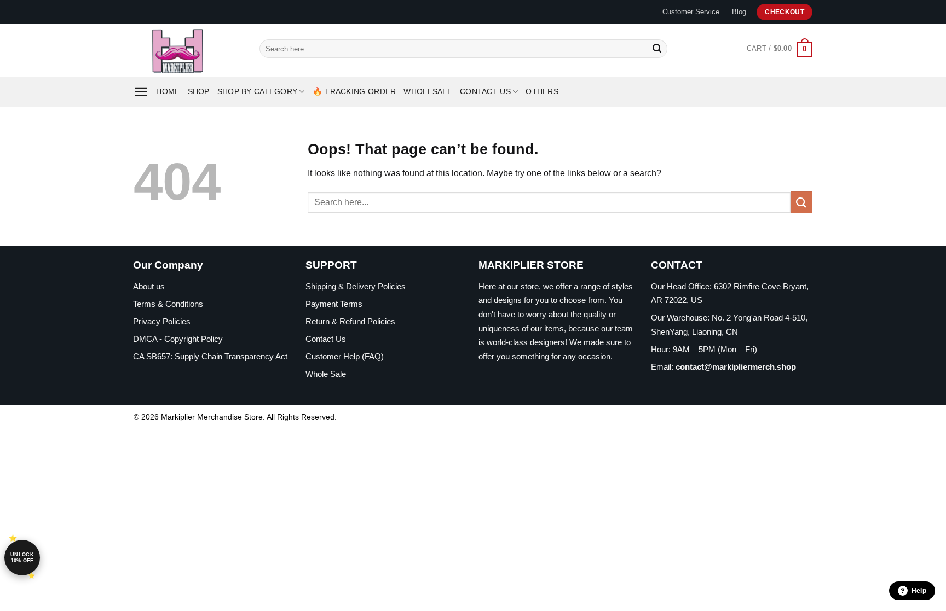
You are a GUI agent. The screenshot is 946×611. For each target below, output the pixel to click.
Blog (739, 12)
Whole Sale (325, 374)
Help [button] (919, 591)
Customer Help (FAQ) (344, 356)
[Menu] (141, 91)
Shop (199, 91)
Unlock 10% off (22, 557)
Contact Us (485, 91)
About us (149, 286)
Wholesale (427, 91)
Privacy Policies (162, 321)
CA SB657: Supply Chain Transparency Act (210, 356)
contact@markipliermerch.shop (736, 366)
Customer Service (690, 12)
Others (542, 91)
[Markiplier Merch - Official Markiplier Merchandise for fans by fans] (188, 50)
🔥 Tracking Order (354, 91)
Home (168, 91)
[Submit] (657, 48)
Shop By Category (257, 91)
